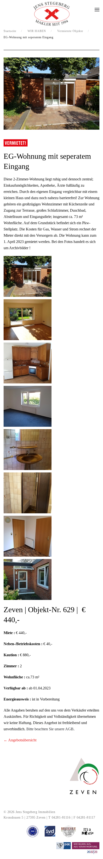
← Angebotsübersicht (20, 740)
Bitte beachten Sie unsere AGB (50, 729)
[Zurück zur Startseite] (51, 14)
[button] (97, 9)
